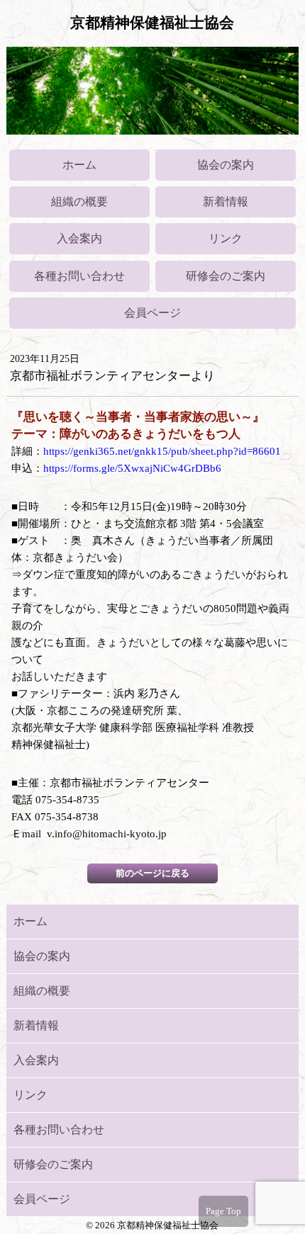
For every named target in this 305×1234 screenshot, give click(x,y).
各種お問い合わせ (79, 276)
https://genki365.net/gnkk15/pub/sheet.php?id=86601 (162, 451)
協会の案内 (225, 165)
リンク (226, 238)
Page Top (223, 1211)
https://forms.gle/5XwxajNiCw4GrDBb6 (132, 468)
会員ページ (152, 313)
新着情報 (225, 202)
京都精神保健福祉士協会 (152, 22)
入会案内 (79, 238)
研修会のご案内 (225, 276)
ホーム (79, 165)
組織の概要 (79, 202)
